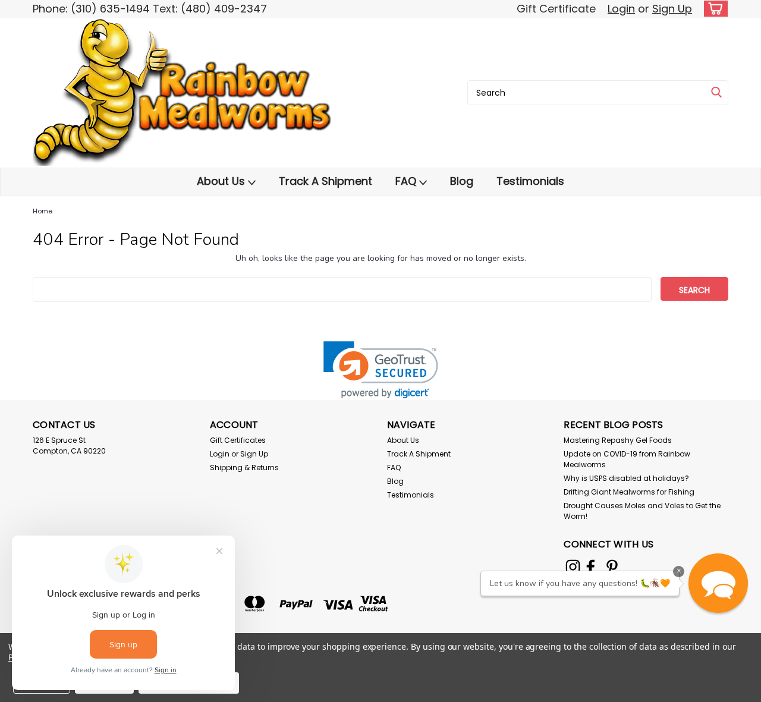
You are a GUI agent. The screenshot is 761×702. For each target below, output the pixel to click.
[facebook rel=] (590, 566)
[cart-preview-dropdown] (713, 9)
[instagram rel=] (572, 566)
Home (42, 211)
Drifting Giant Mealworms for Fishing (629, 492)
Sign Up (672, 8)
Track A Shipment (325, 181)
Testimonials (530, 181)
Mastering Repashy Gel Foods (618, 440)
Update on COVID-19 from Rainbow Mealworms (627, 459)
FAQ (407, 181)
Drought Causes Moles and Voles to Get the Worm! (642, 510)
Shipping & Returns (244, 467)
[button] (381, 370)
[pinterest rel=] (612, 566)
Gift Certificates (238, 440)
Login (621, 8)
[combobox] (597, 92)
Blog (461, 181)
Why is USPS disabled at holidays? (626, 478)
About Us (222, 181)
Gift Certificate (556, 8)
